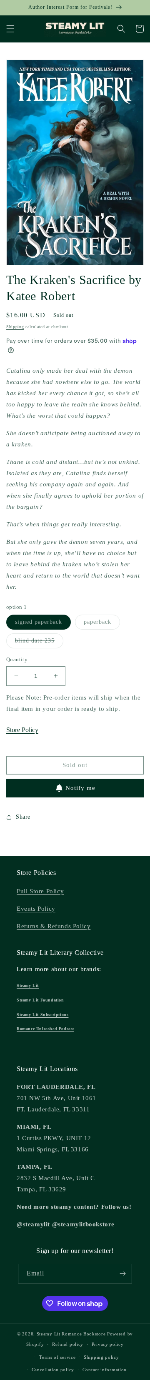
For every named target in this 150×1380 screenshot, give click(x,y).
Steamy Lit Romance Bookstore (71, 1333)
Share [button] (23, 817)
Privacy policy (108, 1344)
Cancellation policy (53, 1369)
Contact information (104, 1369)
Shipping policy (101, 1357)
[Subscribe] (122, 1273)
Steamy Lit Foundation (40, 1000)
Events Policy (36, 908)
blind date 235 (39, 642)
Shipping (15, 326)
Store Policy (22, 729)
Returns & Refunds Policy (53, 926)
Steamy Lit (28, 985)
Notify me (80, 788)
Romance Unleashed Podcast (45, 1028)
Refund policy (67, 1344)
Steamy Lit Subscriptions (42, 1014)
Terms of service (57, 1357)
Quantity (17, 659)
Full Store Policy (40, 891)
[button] (10, 29)
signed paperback (43, 624)
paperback (102, 624)
